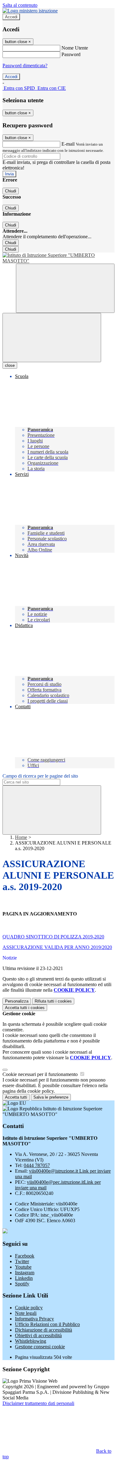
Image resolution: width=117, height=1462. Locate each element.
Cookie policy (29, 1307)
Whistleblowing (30, 1341)
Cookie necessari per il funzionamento (40, 1074)
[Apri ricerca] (65, 288)
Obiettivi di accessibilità (38, 1335)
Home (21, 837)
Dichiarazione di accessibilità (43, 1329)
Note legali (26, 1313)
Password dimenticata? (24, 65)
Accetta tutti (25, 1007)
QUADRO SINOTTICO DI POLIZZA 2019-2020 (53, 936)
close (10, 365)
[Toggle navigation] (51, 337)
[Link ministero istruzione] (30, 10)
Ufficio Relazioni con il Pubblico (47, 1324)
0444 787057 (37, 1165)
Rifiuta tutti (53, 1001)
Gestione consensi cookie (40, 1346)
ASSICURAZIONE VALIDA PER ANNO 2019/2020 (57, 947)
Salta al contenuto (19, 5)
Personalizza (16, 1001)
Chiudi (10, 191)
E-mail (68, 144)
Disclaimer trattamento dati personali (38, 1403)
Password (70, 54)
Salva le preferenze (50, 1097)
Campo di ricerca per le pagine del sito (40, 776)
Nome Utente (74, 47)
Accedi (11, 17)
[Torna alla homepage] (58, 258)
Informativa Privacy (34, 1318)
